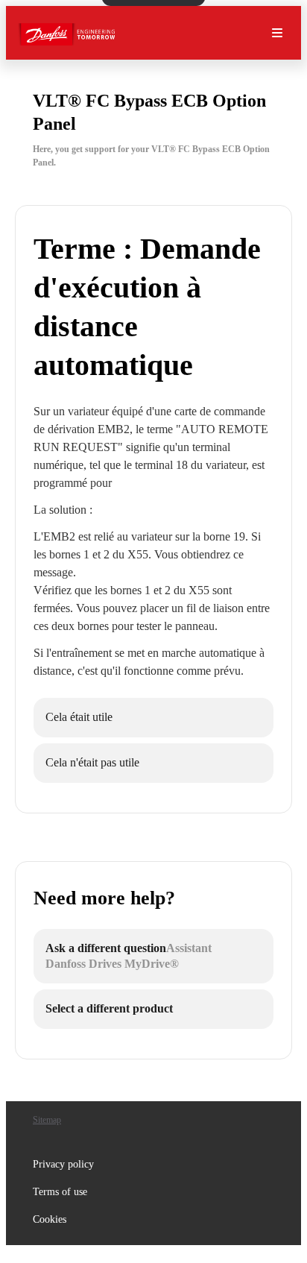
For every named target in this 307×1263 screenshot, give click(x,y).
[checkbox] (153, 717)
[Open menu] (277, 33)
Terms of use (60, 1191)
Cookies (49, 1219)
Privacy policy (63, 1164)
